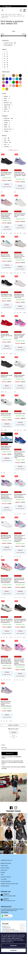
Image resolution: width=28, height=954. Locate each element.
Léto (7, 140)
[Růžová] (20, 82)
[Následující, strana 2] (13, 736)
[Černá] (20, 75)
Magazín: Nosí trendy (6, 863)
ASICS (6, 98)
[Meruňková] (20, 85)
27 (15, 312)
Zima (6, 144)
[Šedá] (3, 78)
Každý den (8, 118)
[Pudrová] (10, 85)
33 (20, 597)
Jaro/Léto (7, 146)
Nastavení (13, 945)
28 (15, 192)
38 (5, 391)
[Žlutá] (3, 89)
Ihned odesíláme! (9, 45)
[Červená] (16, 82)
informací (17, 941)
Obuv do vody (8, 129)
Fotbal (7, 127)
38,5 (2, 556)
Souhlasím (13, 950)
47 (20, 430)
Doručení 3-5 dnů (10, 43)
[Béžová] (3, 75)
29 (1, 233)
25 (1, 353)
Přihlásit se (9, 753)
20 (6, 58)
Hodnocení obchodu (6, 876)
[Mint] (10, 82)
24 (6, 66)
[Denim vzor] (20, 78)
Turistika (7, 131)
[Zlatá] (16, 75)
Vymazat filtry (12, 150)
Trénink (7, 122)
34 (4, 680)
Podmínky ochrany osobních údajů (9, 883)
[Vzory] (3, 82)
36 (4, 472)
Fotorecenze (4, 870)
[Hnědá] (13, 75)
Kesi (6, 111)
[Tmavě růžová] (3, 85)
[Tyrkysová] (16, 78)
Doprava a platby (5, 867)
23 (6, 64)
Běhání (7, 124)
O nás (2, 874)
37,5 (2, 430)
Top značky (4, 879)
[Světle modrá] (13, 78)
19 (6, 56)
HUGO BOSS (8, 105)
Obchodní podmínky (6, 881)
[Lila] (13, 85)
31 (6, 233)
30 (4, 233)
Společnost (8, 120)
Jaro (6, 138)
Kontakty (3, 872)
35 (1, 472)
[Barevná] (6, 89)
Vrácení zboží (4, 865)
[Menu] (24, 10)
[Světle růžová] (6, 85)
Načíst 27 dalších (13, 725)
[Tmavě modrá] (6, 78)
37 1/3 (2, 391)
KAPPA (7, 109)
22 (6, 62)
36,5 (5, 430)
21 (6, 60)
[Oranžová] (16, 85)
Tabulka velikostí (5, 886)
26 (4, 353)
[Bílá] (6, 75)
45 (15, 430)
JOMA (7, 107)
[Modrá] (10, 78)
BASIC (6, 100)
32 (1, 192)
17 (5, 51)
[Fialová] (6, 82)
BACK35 (7, 186)
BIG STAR (8, 102)
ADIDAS (7, 96)
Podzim (7, 142)
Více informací (4, 912)
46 (17, 430)
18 (6, 54)
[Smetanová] (10, 75)
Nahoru (14, 732)
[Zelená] (13, 82)
